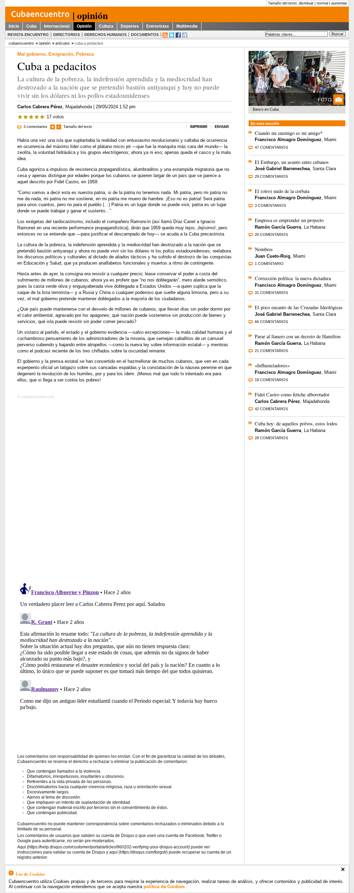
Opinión (84, 26)
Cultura (106, 26)
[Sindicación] (165, 35)
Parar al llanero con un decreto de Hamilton (298, 336)
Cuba (31, 26)
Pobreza (85, 54)
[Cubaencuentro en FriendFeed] (184, 35)
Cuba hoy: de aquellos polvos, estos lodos (296, 423)
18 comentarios (271, 380)
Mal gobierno (31, 54)
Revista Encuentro (28, 35)
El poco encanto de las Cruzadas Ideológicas (299, 307)
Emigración (60, 54)
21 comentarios (271, 351)
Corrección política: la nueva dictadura (293, 278)
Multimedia (187, 26)
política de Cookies (164, 886)
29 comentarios (271, 176)
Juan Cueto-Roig (272, 256)
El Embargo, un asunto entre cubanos (292, 162)
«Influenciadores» (272, 365)
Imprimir (198, 127)
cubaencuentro (21, 43)
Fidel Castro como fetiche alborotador (292, 394)
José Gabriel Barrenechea (282, 168)
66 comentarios (271, 322)
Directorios (66, 35)
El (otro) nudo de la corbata (282, 191)
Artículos (62, 43)
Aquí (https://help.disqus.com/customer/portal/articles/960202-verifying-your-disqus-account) (103, 847)
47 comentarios (271, 147)
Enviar (222, 127)
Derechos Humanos (105, 35)
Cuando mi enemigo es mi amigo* (289, 133)
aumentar (339, 3)
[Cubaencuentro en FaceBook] (178, 35)
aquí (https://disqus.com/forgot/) (138, 852)
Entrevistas (157, 26)
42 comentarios (271, 409)
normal (322, 3)
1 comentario (269, 263)
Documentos (145, 35)
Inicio (14, 26)
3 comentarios (35, 127)
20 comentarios (271, 234)
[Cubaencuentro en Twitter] (171, 35)
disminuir (306, 3)
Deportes (130, 26)
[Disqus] (124, 489)
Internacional (56, 26)
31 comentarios (271, 293)
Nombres (264, 249)
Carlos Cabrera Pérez (40, 106)
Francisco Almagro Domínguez (288, 139)
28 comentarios (271, 438)
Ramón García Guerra (278, 227)
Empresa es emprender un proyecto (289, 220)
